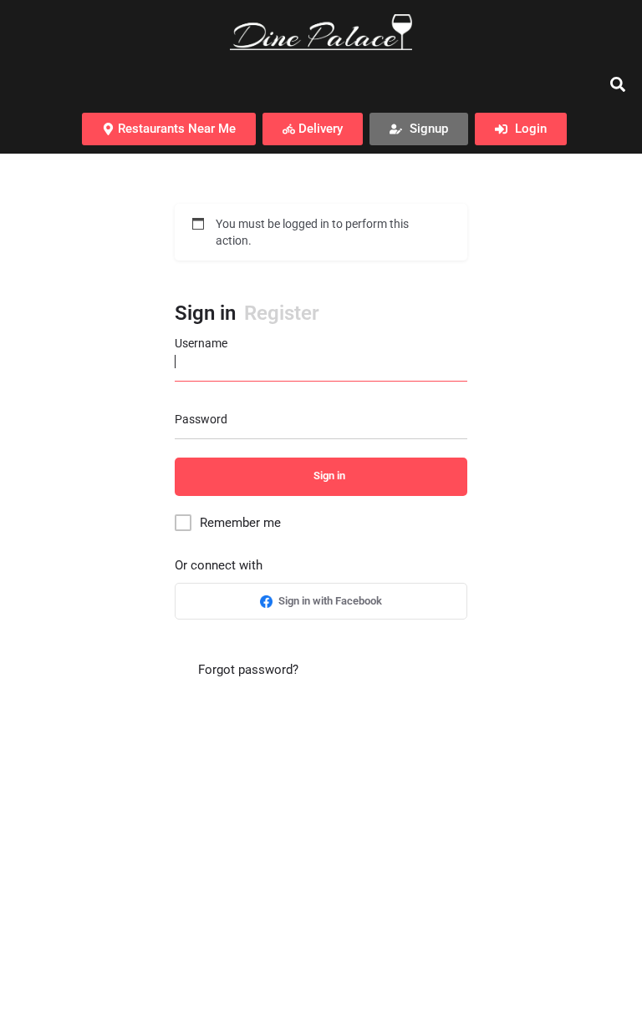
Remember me (240, 522)
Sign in (205, 313)
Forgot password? (246, 669)
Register (281, 313)
